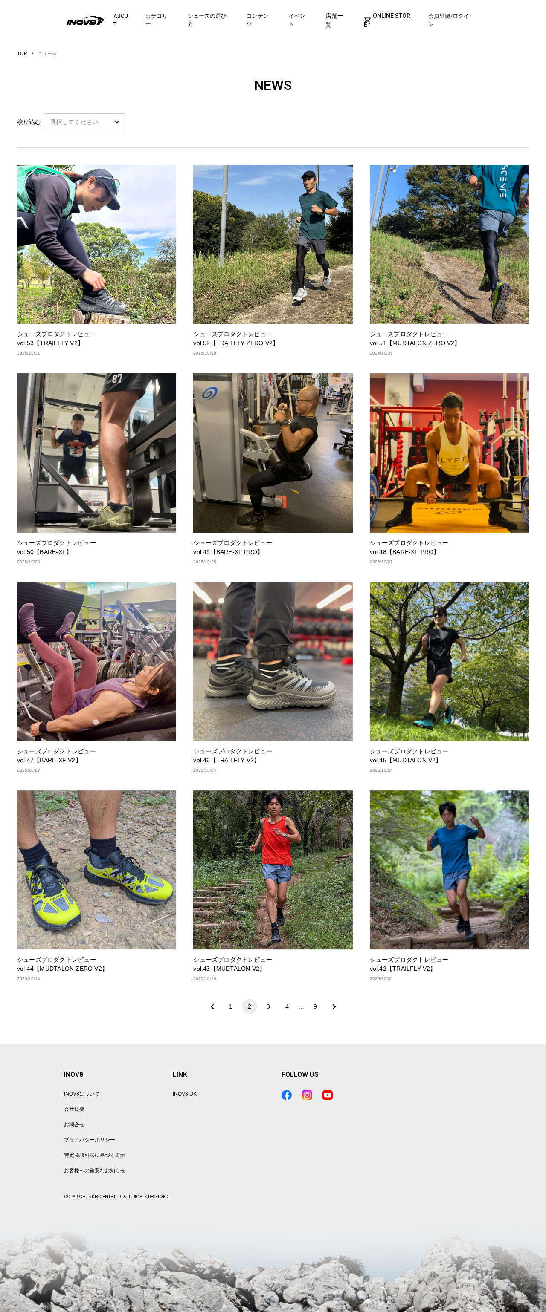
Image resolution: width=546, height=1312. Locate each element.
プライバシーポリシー (89, 1140)
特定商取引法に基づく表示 (94, 1155)
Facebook (287, 1095)
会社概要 (74, 1109)
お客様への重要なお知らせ (94, 1171)
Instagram (307, 1095)
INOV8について (82, 1094)
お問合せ (74, 1124)
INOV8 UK (185, 1094)
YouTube (327, 1095)
